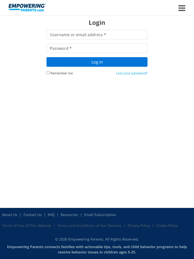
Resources (69, 214)
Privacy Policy (139, 225)
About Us (9, 214)
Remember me (61, 73)
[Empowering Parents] (27, 7)
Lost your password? (132, 73)
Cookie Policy (167, 225)
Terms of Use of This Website (26, 225)
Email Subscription (100, 214)
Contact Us (32, 214)
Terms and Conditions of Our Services (89, 225)
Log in (97, 62)
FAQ (51, 214)
